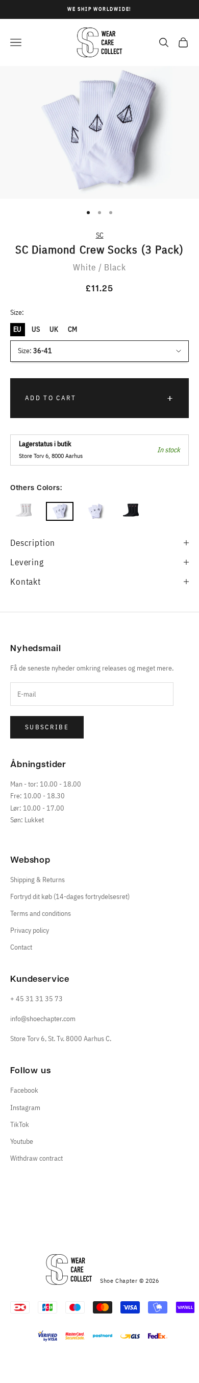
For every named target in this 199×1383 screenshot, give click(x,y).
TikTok (19, 1124)
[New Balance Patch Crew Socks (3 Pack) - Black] (131, 511)
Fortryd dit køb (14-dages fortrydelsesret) (70, 896)
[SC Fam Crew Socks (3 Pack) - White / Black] (95, 511)
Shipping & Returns (37, 879)
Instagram (25, 1107)
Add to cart (51, 398)
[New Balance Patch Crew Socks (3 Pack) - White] (24, 511)
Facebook (24, 1090)
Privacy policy (29, 930)
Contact (21, 947)
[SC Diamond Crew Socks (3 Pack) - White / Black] (59, 511)
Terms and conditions (40, 913)
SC (100, 235)
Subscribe (47, 727)
